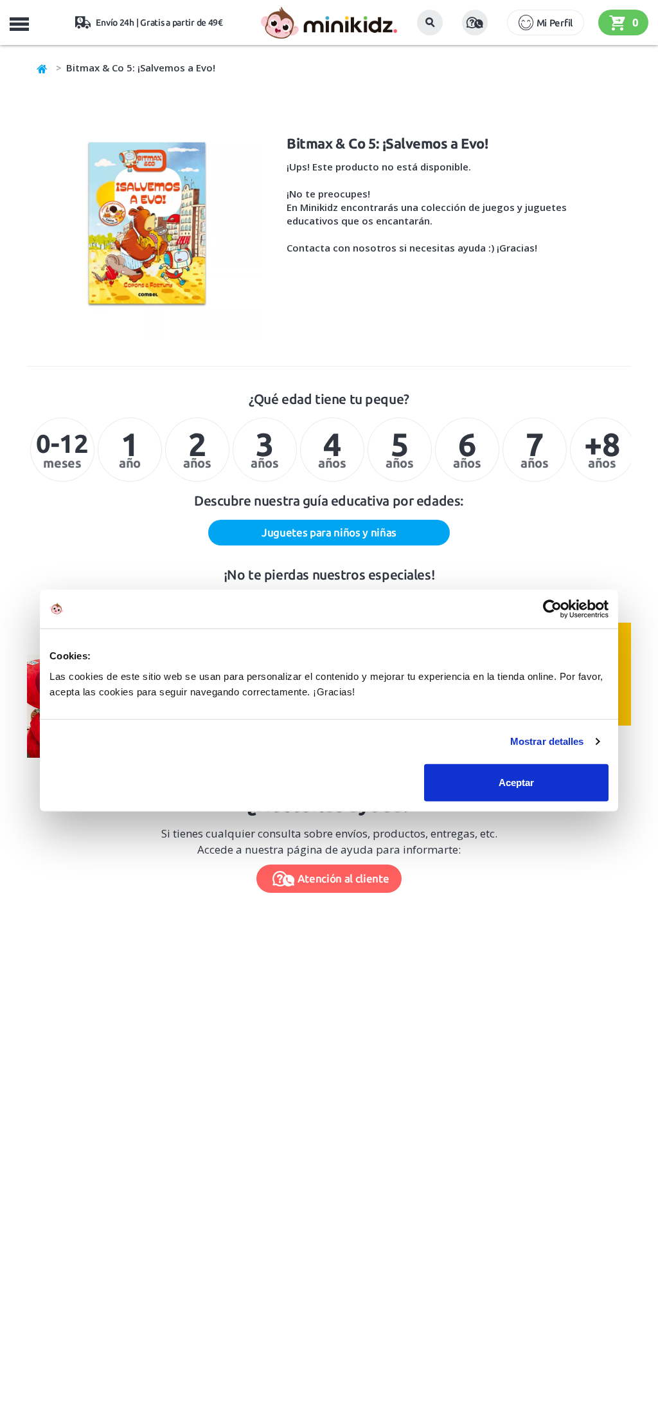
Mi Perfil (555, 22)
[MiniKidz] (42, 67)
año (130, 448)
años (197, 448)
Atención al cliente (343, 878)
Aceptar (516, 781)
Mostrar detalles (547, 741)
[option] (60, 449)
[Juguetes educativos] (328, 22)
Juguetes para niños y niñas (329, 532)
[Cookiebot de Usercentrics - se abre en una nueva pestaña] (552, 609)
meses (62, 449)
